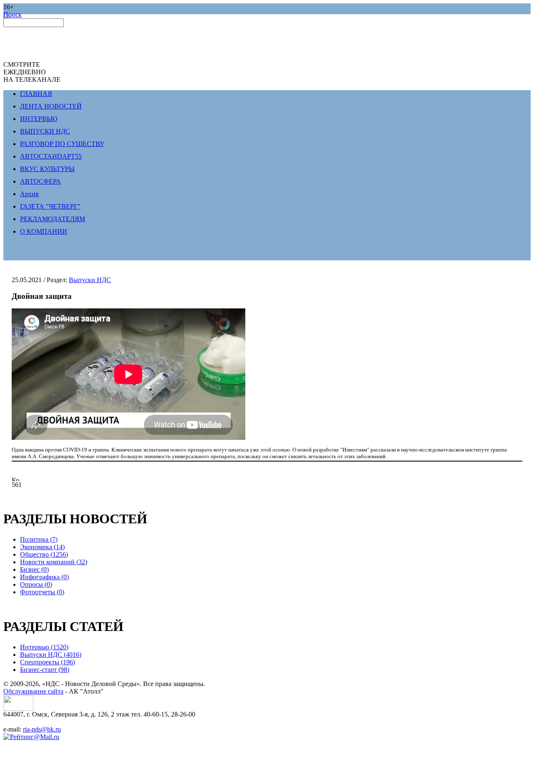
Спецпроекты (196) (47, 662)
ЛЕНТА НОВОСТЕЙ (51, 106)
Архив (29, 193)
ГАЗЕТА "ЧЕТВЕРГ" (50, 206)
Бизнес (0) (34, 569)
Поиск (12, 14)
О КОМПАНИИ (43, 231)
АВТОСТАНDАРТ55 (51, 156)
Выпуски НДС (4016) (50, 654)
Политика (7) (39, 539)
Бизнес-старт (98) (44, 669)
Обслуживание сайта (33, 691)
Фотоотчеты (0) (42, 592)
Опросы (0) (36, 584)
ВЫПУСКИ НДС (45, 131)
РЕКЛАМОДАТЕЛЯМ (52, 218)
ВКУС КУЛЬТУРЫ (47, 168)
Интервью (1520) (44, 647)
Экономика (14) (42, 546)
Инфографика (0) (44, 576)
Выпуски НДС (90, 279)
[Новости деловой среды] (18, 708)
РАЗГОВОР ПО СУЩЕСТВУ (62, 143)
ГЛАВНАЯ (36, 93)
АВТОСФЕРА (40, 181)
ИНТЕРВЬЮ (38, 118)
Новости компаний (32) (53, 561)
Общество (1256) (44, 554)
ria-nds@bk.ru (42, 729)
